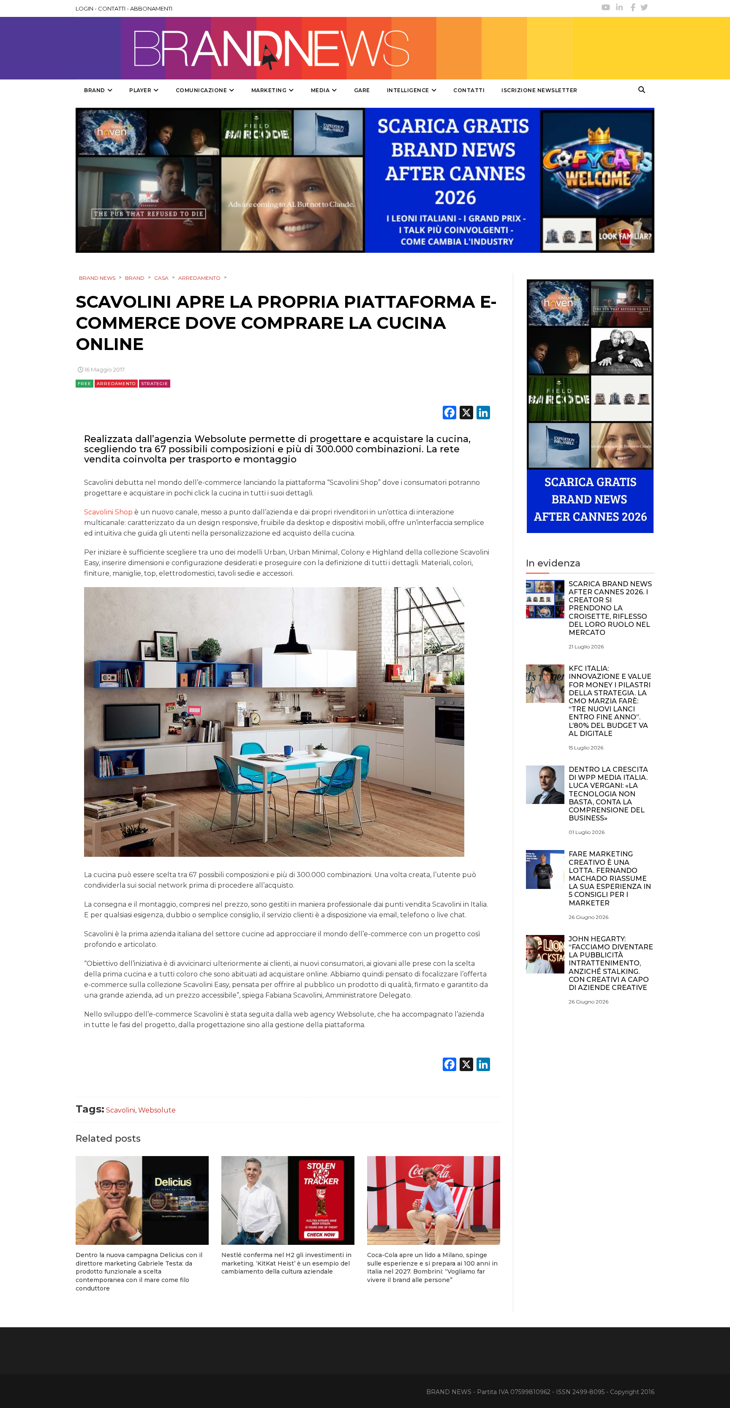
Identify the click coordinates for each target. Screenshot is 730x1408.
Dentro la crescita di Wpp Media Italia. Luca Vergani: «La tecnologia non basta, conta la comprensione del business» (608, 794)
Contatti (469, 90)
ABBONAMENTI (151, 8)
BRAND (94, 90)
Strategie (154, 383)
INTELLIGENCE (408, 90)
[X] (466, 413)
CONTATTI (111, 8)
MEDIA (320, 90)
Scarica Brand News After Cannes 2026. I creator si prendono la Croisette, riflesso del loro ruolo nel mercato (610, 608)
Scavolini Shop (109, 512)
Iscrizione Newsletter (539, 90)
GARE (362, 90)
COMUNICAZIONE (201, 90)
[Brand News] (324, 48)
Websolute (157, 1110)
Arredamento (116, 383)
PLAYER (140, 90)
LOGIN (84, 8)
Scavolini (120, 1110)
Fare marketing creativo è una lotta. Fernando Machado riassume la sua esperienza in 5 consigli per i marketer (610, 878)
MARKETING (269, 90)
